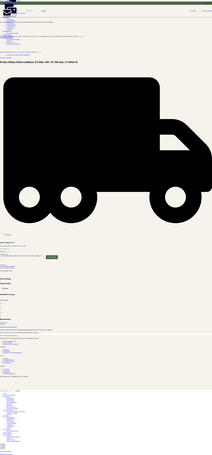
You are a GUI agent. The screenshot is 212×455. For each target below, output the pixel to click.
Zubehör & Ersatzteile (12, 408)
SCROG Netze (11, 42)
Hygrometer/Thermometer (13, 44)
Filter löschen (3, 322)
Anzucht (9, 41)
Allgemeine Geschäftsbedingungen (12, 352)
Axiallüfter (9, 22)
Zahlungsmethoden (8, 360)
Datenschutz (6, 351)
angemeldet (8, 332)
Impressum (6, 349)
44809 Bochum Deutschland (10, 344)
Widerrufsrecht (7, 363)
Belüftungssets (10, 19)
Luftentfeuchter (11, 28)
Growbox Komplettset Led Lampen (16, 411)
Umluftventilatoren (11, 25)
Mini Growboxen (11, 407)
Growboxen (6, 370)
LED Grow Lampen (12, 413)
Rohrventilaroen (11, 21)
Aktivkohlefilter (11, 24)
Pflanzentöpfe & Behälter (13, 39)
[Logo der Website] (6, 17)
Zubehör (9, 30)
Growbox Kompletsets (9, 373)
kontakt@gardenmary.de (9, 341)
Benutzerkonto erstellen (6, 454)
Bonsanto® (10, 404)
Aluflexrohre (10, 27)
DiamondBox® (11, 1)
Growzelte (6, 369)
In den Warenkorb (52, 257)
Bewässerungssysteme (12, 33)
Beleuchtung (6, 372)
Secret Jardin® (10, 2)
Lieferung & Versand (8, 361)
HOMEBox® (10, 398)
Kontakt (5, 358)
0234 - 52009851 (7, 342)
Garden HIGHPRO (12, 4)
